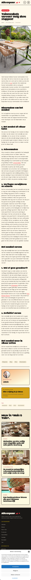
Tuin (2, 542)
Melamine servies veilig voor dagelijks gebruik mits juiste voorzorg (14, 443)
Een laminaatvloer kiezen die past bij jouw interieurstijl (15, 499)
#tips (11, 362)
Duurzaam (3, 539)
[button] (29, 551)
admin (6, 382)
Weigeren (15, 570)
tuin (11, 83)
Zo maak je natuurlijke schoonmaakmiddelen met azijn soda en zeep (13, 471)
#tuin (16, 362)
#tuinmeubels (23, 362)
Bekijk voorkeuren (15, 574)
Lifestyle (3, 524)
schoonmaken (17, 163)
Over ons (3, 549)
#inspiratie (4, 362)
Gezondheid (4, 534)
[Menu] (28, 2)
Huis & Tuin (5, 10)
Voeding (3, 537)
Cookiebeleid (15, 578)
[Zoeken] (24, 2)
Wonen (3, 527)
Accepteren (15, 566)
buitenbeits (14, 285)
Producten (3, 532)
